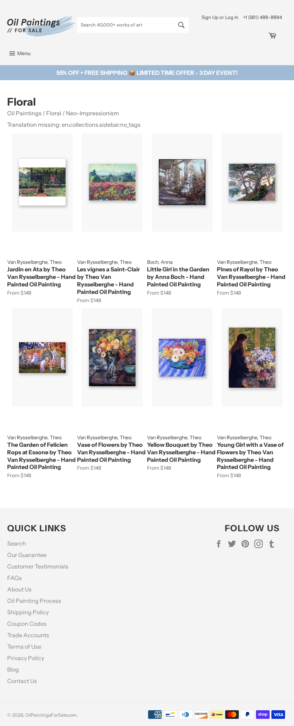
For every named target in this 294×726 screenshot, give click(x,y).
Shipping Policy (28, 612)
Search (16, 543)
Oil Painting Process (34, 600)
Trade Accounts (28, 635)
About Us (19, 589)
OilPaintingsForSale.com (51, 715)
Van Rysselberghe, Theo (34, 262)
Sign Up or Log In (219, 17)
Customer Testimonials (37, 566)
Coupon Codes (27, 623)
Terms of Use (24, 646)
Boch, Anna (159, 262)
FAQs (14, 577)
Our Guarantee (27, 554)
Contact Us (22, 680)
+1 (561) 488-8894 (262, 17)
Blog (13, 669)
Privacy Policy (25, 658)
